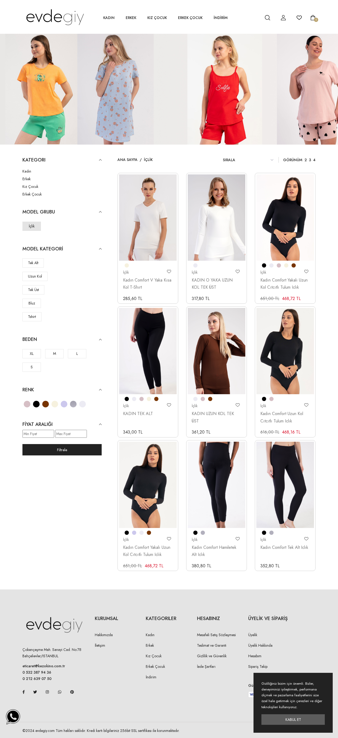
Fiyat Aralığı (37, 424)
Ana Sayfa (128, 159)
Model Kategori (42, 249)
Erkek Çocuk (190, 17)
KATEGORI (33, 160)
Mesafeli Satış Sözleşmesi (216, 634)
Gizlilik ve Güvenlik (212, 656)
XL (32, 353)
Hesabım (254, 656)
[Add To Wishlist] (169, 271)
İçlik (32, 226)
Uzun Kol (35, 276)
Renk (28, 390)
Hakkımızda (104, 634)
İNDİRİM (221, 17)
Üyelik (252, 634)
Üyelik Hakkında (260, 645)
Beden (29, 339)
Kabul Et (293, 719)
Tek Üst (33, 289)
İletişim (100, 645)
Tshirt (32, 316)
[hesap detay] (254, 18)
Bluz (32, 303)
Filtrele (62, 450)
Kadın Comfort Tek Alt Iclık (284, 547)
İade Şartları (206, 666)
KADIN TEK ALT (138, 414)
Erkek (131, 17)
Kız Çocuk (157, 17)
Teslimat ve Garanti (211, 645)
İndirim (151, 677)
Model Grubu (38, 212)
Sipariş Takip (257, 666)
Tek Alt (33, 262)
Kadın (109, 17)
